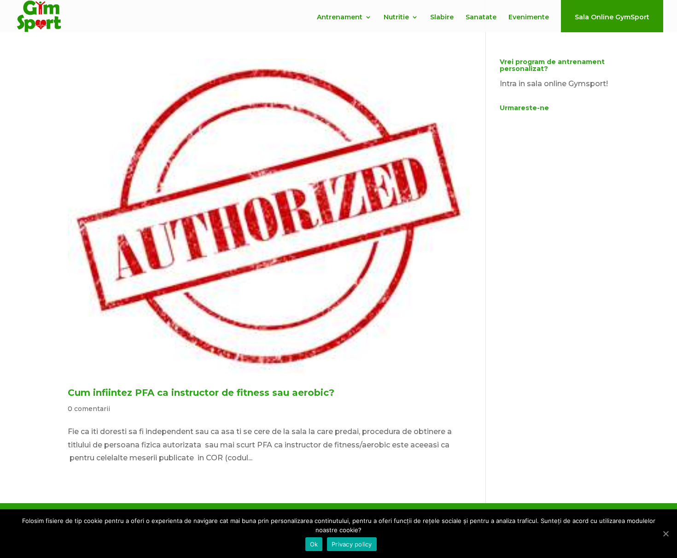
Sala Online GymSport (612, 17)
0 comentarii (89, 409)
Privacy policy (352, 544)
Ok (314, 544)
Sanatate (481, 17)
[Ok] (665, 533)
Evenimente (528, 17)
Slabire (442, 17)
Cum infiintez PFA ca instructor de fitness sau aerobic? (201, 392)
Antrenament (339, 17)
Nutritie (396, 17)
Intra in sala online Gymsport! (554, 83)
